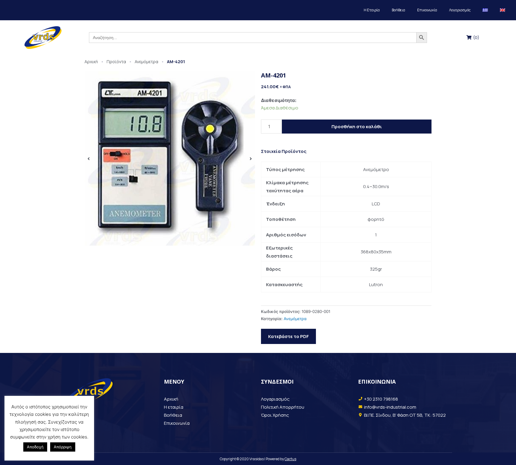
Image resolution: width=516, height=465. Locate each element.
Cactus (290, 458)
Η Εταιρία (372, 10)
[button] (88, 158)
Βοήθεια (398, 10)
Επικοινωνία (427, 10)
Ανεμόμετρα (295, 318)
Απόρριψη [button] (63, 446)
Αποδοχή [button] (35, 446)
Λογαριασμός (460, 10)
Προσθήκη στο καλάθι (356, 126)
